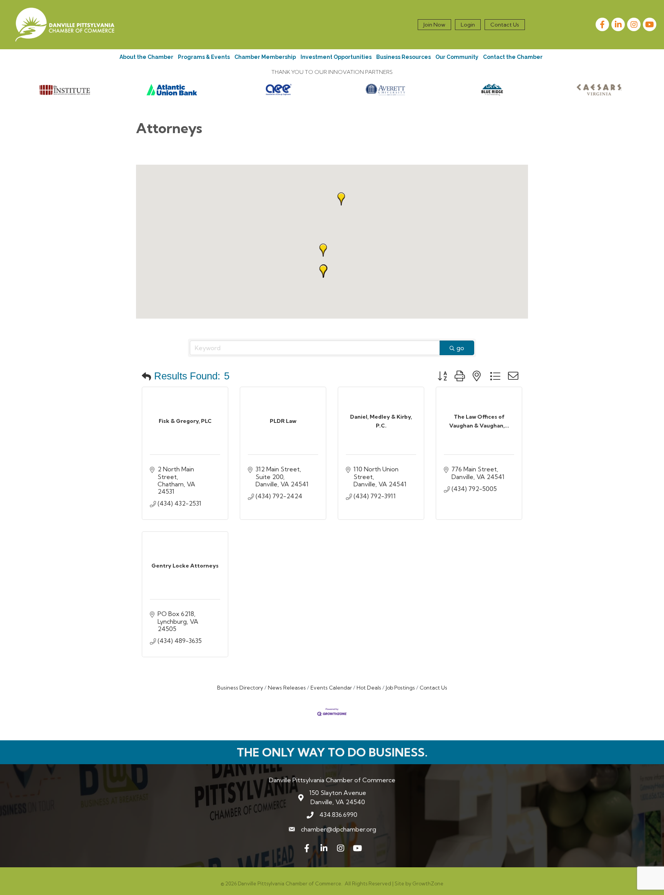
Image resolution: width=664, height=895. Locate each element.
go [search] (460, 348)
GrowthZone (427, 883)
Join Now (434, 24)
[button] (323, 250)
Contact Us (504, 24)
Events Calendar (331, 688)
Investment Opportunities (336, 57)
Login (468, 24)
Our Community (456, 57)
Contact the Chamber (513, 57)
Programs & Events (204, 57)
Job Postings (400, 688)
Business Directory (240, 688)
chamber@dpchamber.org (338, 829)
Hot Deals (369, 688)
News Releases (287, 688)
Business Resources (403, 57)
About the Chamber (146, 57)
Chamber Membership (265, 57)
